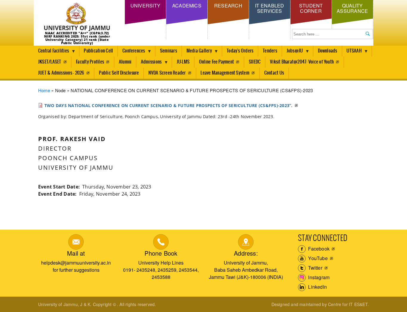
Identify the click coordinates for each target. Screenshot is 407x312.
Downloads (327, 50)
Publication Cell (98, 50)
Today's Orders (240, 50)
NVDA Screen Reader (167, 72)
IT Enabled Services (269, 8)
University (145, 5)
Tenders (270, 50)
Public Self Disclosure (119, 72)
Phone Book (161, 253)
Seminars (168, 50)
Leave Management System (225, 72)
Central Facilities (51, 52)
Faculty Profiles (90, 61)
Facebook (318, 248)
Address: (246, 253)
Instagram (318, 277)
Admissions (148, 63)
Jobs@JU (292, 52)
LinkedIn (317, 286)
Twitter (314, 267)
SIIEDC (254, 61)
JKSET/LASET (49, 61)
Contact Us (274, 72)
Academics (186, 5)
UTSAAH (352, 52)
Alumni (125, 61)
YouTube (317, 258)
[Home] (77, 17)
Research (228, 5)
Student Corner (311, 8)
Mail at (76, 253)
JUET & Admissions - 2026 (61, 72)
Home (44, 90)
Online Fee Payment (216, 61)
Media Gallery (197, 52)
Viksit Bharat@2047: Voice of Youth (302, 61)
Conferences (131, 52)
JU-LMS (183, 61)
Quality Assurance (352, 8)
